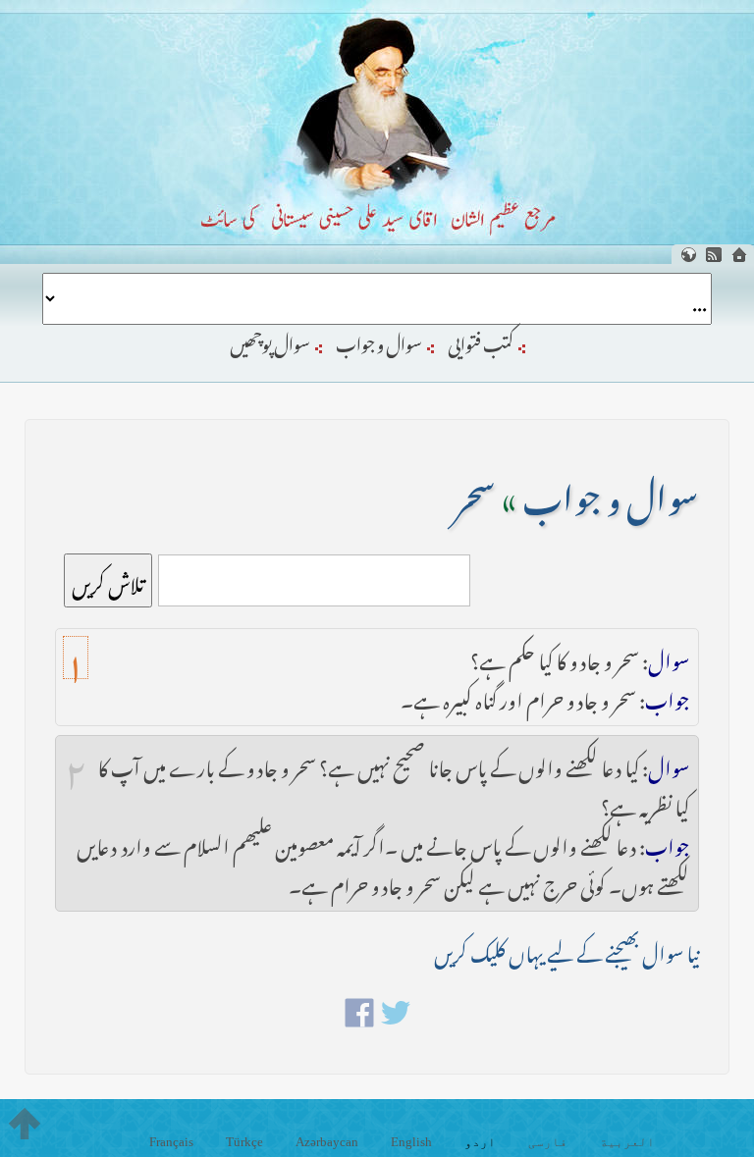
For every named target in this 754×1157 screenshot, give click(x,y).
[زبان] (688, 254)
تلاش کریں (108, 580)
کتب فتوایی (480, 340)
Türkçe (244, 1141)
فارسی (547, 1141)
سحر (475, 491)
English (411, 1141)
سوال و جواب (379, 340)
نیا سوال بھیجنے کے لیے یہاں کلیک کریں (566, 949)
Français (171, 1141)
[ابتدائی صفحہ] (739, 254)
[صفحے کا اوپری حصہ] (24, 1123)
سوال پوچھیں (270, 340)
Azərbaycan (327, 1141)
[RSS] (714, 254)
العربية (627, 1141)
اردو (480, 1141)
